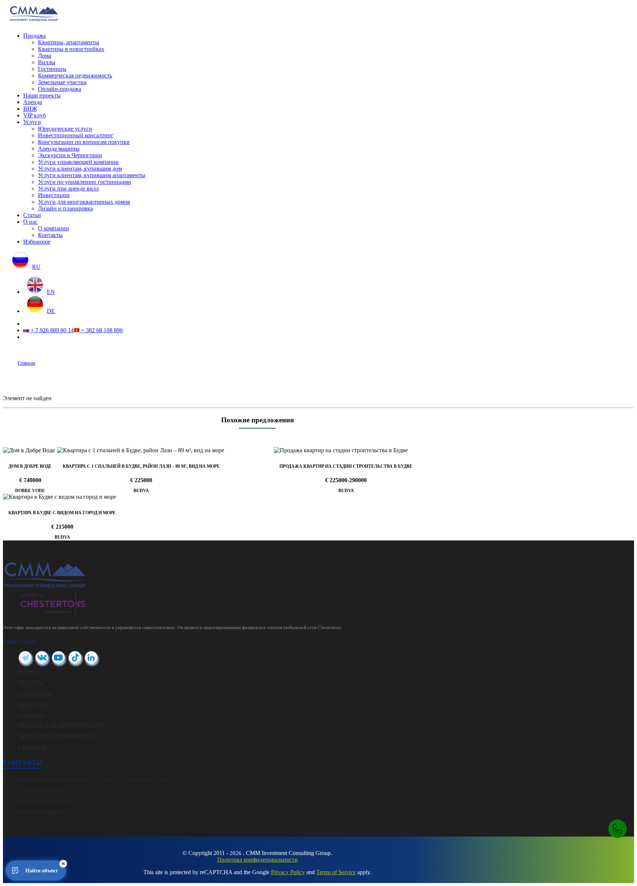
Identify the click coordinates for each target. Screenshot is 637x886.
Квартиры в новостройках (71, 49)
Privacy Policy (288, 872)
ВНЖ (30, 109)
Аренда (32, 102)
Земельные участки (62, 82)
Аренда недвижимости (58, 736)
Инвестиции (54, 195)
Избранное (37, 241)
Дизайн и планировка (65, 208)
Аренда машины (59, 148)
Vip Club (32, 747)
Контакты (50, 235)
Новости (33, 705)
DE (51, 311)
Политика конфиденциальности (257, 859)
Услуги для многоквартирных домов (84, 202)
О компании (53, 228)
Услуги (32, 122)
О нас (30, 222)
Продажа (34, 35)
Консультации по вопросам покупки (84, 142)
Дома (44, 55)
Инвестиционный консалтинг (76, 135)
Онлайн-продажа (59, 89)
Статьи (32, 215)
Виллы (46, 62)
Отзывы (31, 716)
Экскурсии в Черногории (70, 155)
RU (36, 267)
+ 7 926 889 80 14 (51, 330)
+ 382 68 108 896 (101, 330)
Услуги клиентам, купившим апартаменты (91, 175)
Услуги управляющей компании (78, 162)
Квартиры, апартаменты (68, 42)
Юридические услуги (65, 129)
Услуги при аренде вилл (68, 188)
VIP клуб (34, 115)
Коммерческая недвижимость (75, 75)
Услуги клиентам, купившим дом (80, 168)
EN (51, 292)
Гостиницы (52, 69)
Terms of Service (336, 872)
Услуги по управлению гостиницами (84, 182)
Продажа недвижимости (61, 725)
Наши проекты (42, 95)
